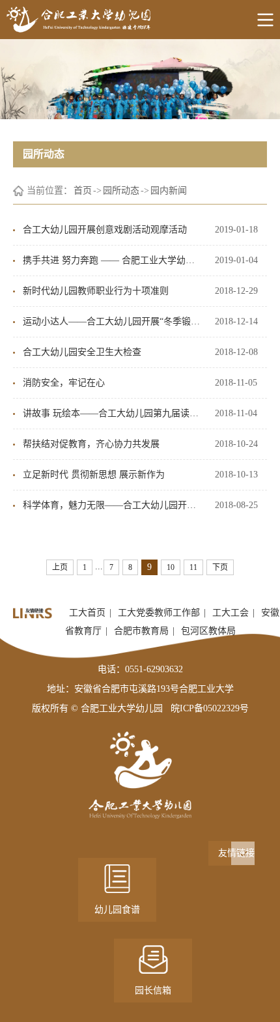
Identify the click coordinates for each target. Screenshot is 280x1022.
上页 (60, 567)
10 (171, 567)
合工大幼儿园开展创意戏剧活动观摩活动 (105, 229)
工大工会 (230, 612)
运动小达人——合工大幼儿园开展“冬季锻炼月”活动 (112, 321)
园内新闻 (168, 190)
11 (193, 567)
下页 (220, 567)
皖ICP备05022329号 (210, 708)
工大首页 (87, 612)
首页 (83, 190)
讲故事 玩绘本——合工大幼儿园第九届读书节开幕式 (112, 413)
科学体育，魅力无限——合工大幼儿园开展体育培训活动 (112, 505)
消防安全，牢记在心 (64, 383)
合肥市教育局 (141, 631)
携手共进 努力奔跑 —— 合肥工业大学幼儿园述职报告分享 (112, 260)
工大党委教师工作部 (159, 612)
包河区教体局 (208, 631)
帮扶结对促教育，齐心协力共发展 (91, 444)
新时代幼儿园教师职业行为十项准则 (96, 291)
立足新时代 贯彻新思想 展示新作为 (94, 474)
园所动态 (121, 190)
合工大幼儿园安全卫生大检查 (82, 352)
